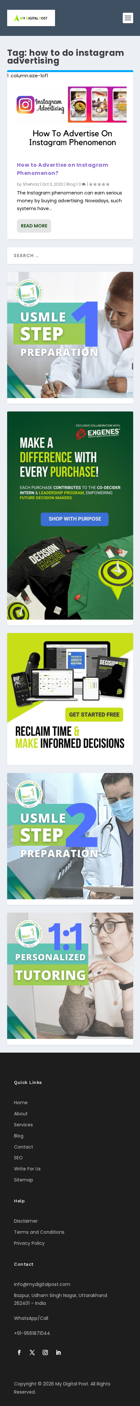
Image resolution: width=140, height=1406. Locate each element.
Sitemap (23, 1180)
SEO (18, 1157)
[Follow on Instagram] (45, 1352)
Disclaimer (26, 1221)
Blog (71, 184)
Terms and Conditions (39, 1232)
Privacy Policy (29, 1243)
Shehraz (31, 184)
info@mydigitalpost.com (42, 1284)
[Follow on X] (32, 1352)
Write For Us (27, 1169)
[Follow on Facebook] (19, 1352)
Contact (23, 1147)
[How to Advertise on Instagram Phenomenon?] (70, 120)
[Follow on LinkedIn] (58, 1352)
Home (21, 1102)
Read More (34, 226)
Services (23, 1124)
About (21, 1113)
